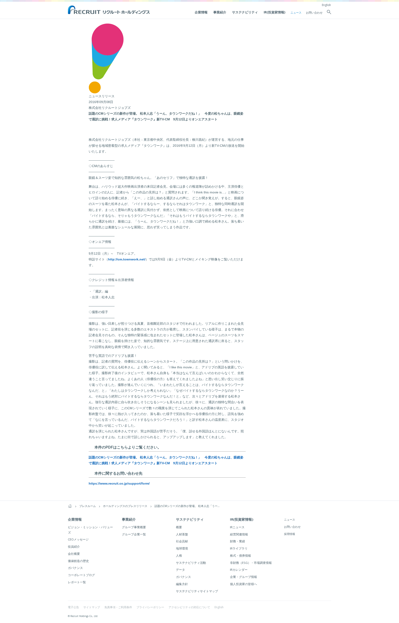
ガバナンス (75, 568)
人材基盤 (182, 534)
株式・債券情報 (240, 555)
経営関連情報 (239, 534)
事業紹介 (219, 12)
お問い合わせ (314, 13)
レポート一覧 (77, 582)
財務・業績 (237, 541)
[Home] (70, 506)
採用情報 (289, 534)
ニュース (296, 13)
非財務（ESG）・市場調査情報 (251, 563)
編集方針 (182, 584)
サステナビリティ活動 (191, 563)
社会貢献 (182, 541)
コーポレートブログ (81, 575)
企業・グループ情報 (243, 577)
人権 (179, 555)
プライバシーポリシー (150, 607)
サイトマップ (91, 607)
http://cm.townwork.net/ (126, 259)
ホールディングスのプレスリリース (125, 506)
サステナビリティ (245, 12)
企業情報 (201, 12)
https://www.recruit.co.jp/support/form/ (119, 483)
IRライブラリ (239, 548)
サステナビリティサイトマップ (197, 591)
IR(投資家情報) (274, 12)
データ (180, 570)
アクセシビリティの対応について (189, 607)
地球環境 (182, 548)
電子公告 (73, 607)
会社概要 (74, 554)
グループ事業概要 (134, 527)
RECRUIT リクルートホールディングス (109, 10)
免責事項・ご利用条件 (118, 607)
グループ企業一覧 (134, 534)
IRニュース (237, 527)
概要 (179, 527)
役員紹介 (74, 546)
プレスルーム (87, 506)
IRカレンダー (239, 570)
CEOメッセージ (78, 539)
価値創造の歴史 (78, 561)
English (326, 5)
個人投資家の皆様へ (243, 584)
